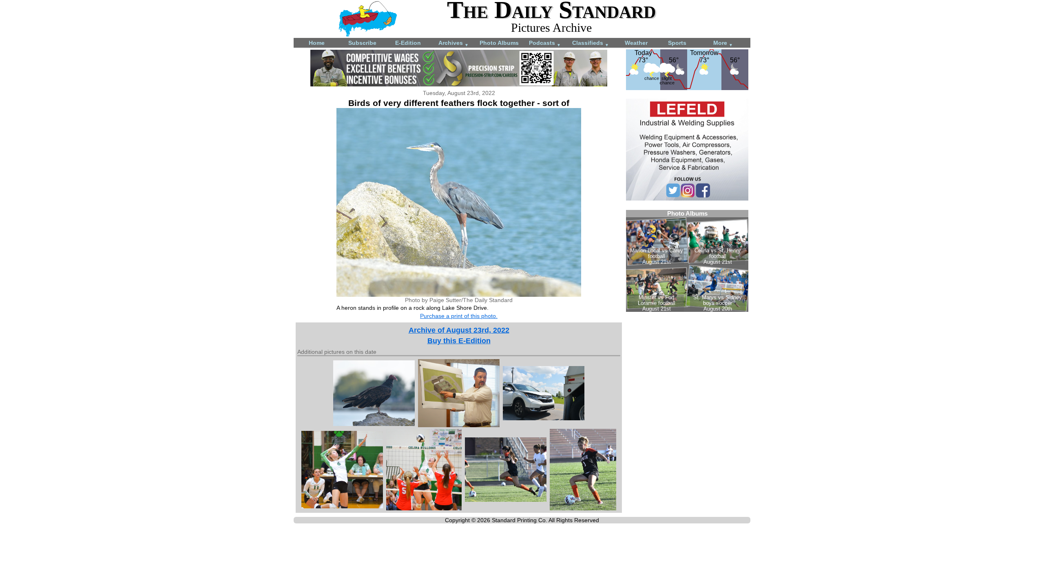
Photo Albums (499, 43)
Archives (453, 43)
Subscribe (362, 43)
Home (317, 43)
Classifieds (590, 43)
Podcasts (545, 43)
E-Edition (408, 43)
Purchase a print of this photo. (459, 316)
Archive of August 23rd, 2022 (459, 330)
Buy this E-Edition (459, 341)
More (723, 43)
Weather (636, 43)
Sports (677, 43)
